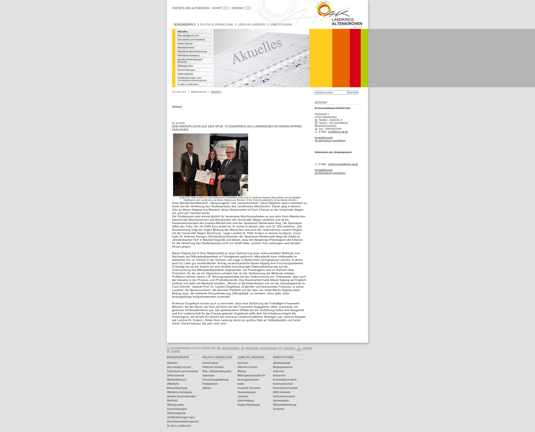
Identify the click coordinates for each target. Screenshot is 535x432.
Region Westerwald (249, 404)
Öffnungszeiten (185, 66)
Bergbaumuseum (283, 367)
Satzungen (208, 375)
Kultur (241, 383)
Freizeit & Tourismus (249, 388)
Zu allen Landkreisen (188, 84)
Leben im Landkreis (251, 24)
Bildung (242, 371)
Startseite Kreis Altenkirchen (190, 8)
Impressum (252, 348)
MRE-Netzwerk (281, 392)
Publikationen (210, 383)
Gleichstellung (246, 400)
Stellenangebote (185, 74)
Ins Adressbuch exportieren (330, 140)
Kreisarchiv (279, 375)
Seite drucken (230, 348)
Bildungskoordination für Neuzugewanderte (251, 377)
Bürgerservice (185, 24)
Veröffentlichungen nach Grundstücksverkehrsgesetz (192, 79)
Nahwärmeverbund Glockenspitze (284, 398)
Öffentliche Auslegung (188, 55)
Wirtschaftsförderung (284, 404)
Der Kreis (243, 362)
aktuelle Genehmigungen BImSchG (190, 60)
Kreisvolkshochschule (285, 388)
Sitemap (307, 348)
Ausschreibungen (186, 70)
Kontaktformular (324, 137)
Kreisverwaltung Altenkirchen (332, 108)
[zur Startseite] (337, 16)
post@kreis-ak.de (338, 131)
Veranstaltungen (247, 392)
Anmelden (279, 409)
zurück (175, 351)
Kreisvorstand (210, 362)
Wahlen (206, 388)
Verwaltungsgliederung (215, 379)
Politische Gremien (213, 367)
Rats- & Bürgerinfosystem (216, 371)
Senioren (243, 396)
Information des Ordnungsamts (333, 152)
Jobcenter (278, 371)
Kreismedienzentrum (285, 379)
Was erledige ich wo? (188, 35)
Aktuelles (182, 31)
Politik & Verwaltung (216, 24)
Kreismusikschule (283, 383)
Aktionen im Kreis (247, 367)
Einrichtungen (281, 24)
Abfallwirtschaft (281, 362)
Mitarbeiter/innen (185, 47)
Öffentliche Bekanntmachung (192, 51)
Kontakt (289, 348)
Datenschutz (268, 348)
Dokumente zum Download (191, 39)
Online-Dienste (184, 43)
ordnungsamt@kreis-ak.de (343, 164)
